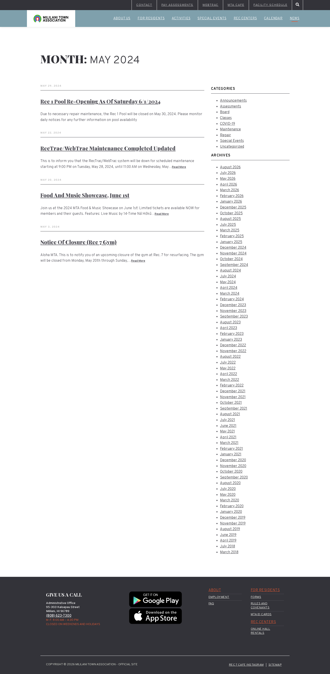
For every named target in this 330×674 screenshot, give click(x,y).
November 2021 (233, 397)
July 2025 (228, 225)
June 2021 (228, 426)
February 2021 (231, 449)
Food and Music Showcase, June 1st (84, 195)
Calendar (273, 18)
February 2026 (232, 196)
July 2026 (228, 173)
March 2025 (229, 230)
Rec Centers (245, 18)
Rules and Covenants (260, 606)
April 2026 (228, 184)
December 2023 (233, 305)
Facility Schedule (270, 5)
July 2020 (228, 489)
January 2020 (231, 512)
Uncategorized (232, 147)
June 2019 (228, 535)
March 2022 (229, 380)
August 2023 (230, 322)
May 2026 (227, 179)
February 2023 (232, 334)
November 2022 (233, 351)
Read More (179, 167)
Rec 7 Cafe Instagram (246, 665)
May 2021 (227, 431)
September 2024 (234, 265)
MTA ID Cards (261, 614)
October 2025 (231, 213)
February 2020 (232, 506)
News (294, 18)
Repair (225, 135)
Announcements (233, 101)
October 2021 (231, 403)
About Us (121, 18)
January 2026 (231, 202)
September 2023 (234, 316)
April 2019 (228, 540)
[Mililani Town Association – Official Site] (51, 18)
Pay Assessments (177, 5)
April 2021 (228, 437)
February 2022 (232, 385)
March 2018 (229, 552)
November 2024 (233, 253)
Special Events (212, 18)
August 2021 (230, 414)
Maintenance (230, 129)
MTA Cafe (236, 5)
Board (224, 112)
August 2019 (230, 529)
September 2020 (234, 477)
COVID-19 (227, 124)
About (215, 590)
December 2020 (233, 460)
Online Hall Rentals (260, 631)
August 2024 (230, 270)
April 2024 (228, 288)
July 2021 (227, 420)
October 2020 (231, 472)
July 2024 (228, 276)
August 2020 (230, 483)
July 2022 (228, 362)
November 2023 (233, 311)
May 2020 (227, 495)
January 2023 (231, 340)
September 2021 (233, 408)
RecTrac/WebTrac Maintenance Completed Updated (108, 148)
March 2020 (229, 500)
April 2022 (228, 374)
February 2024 (232, 299)
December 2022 (233, 345)
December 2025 (233, 207)
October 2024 (231, 259)
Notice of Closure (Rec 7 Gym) (78, 242)
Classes (226, 118)
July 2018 (227, 546)
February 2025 (232, 236)
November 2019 (233, 523)
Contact (144, 5)
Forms (256, 597)
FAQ (211, 604)
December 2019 (232, 518)
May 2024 (228, 282)
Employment (219, 597)
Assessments (230, 106)
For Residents (151, 18)
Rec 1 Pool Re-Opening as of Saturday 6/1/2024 (100, 101)
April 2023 (228, 328)
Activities (181, 18)
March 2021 (229, 443)
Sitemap (275, 665)
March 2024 (229, 294)
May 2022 (227, 368)
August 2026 (230, 167)
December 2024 (233, 248)
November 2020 (233, 466)
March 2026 (229, 190)
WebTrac (210, 5)
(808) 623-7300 (58, 616)
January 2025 (231, 242)
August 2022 (230, 357)
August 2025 (230, 219)
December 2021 (232, 391)
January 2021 (230, 454)
